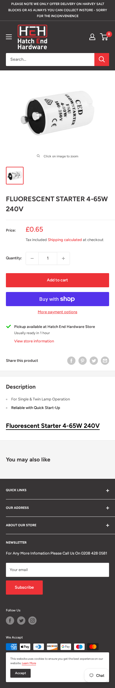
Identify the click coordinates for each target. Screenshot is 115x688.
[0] (104, 36)
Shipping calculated (65, 239)
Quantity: (14, 258)
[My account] (92, 37)
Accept (20, 673)
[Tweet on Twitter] (94, 361)
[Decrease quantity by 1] (32, 258)
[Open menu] (9, 36)
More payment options (57, 312)
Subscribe (24, 587)
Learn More (29, 663)
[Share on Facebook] (71, 361)
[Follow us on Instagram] (32, 620)
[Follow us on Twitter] (21, 620)
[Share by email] (105, 361)
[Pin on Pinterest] (82, 361)
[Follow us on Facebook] (10, 620)
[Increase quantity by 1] (63, 258)
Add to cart (57, 280)
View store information (34, 341)
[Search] (101, 59)
